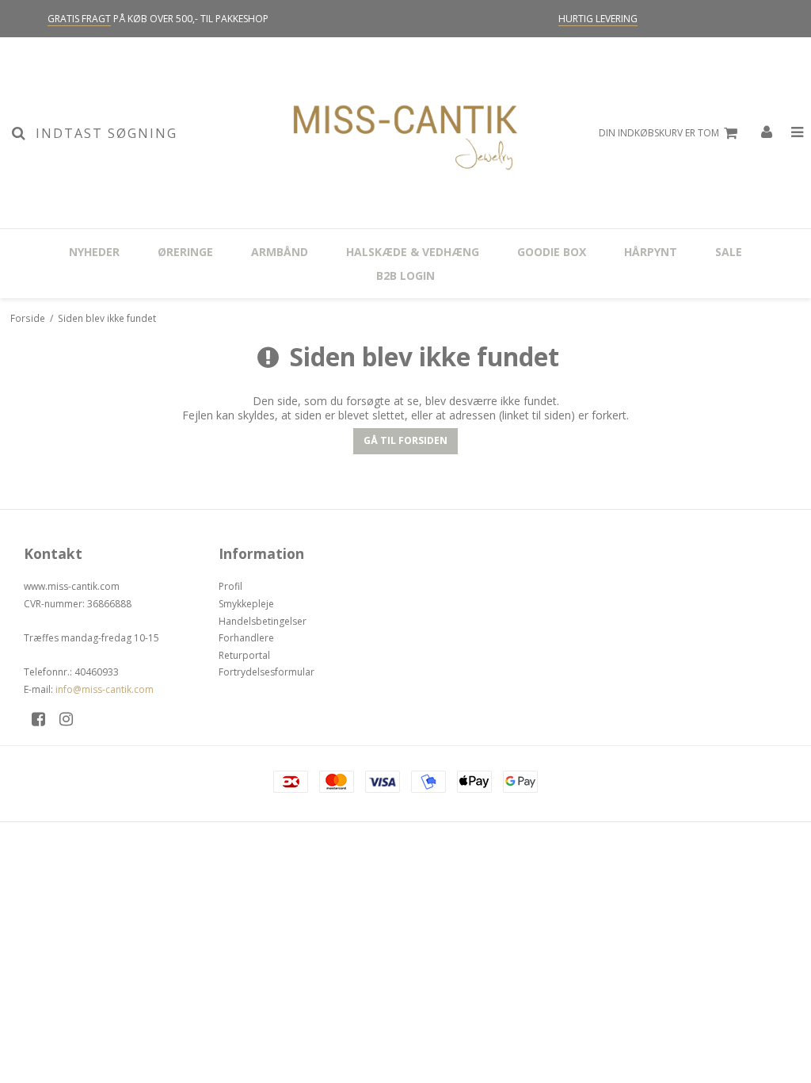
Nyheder (94, 251)
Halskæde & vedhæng (412, 251)
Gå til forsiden (405, 440)
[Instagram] (71, 718)
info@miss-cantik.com (104, 689)
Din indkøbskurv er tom (659, 133)
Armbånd (279, 251)
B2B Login (405, 275)
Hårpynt (650, 251)
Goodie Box (551, 251)
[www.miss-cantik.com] (405, 133)
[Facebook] (44, 718)
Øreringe (185, 251)
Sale (728, 251)
